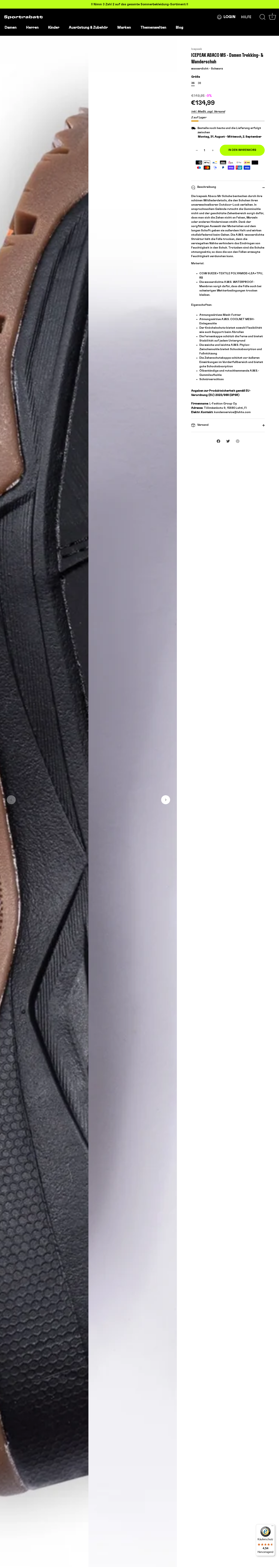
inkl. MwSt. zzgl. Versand (208, 111)
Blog (179, 27)
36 (193, 83)
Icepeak (196, 49)
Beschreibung (206, 187)
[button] (11, 799)
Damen (10, 27)
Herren (32, 27)
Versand (203, 424)
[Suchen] (262, 17)
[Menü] (272, 1526)
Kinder (53, 27)
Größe (195, 76)
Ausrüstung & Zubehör (88, 27)
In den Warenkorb (242, 150)
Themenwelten (153, 27)
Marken (124, 27)
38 (199, 83)
